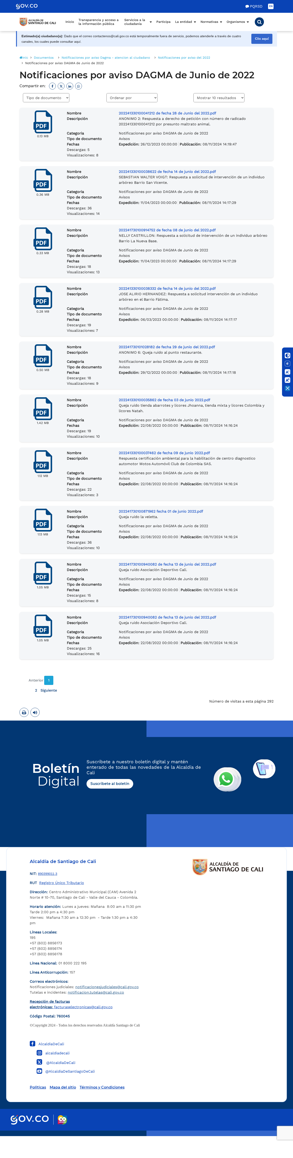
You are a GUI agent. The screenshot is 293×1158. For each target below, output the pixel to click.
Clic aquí (262, 38)
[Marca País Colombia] (62, 1120)
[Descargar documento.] (42, 122)
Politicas (38, 1087)
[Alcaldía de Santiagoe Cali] (37, 22)
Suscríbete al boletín (109, 784)
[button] (259, 21)
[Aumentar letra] (287, 380)
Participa (163, 22)
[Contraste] (287, 355)
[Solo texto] (287, 364)
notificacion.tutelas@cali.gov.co (96, 992)
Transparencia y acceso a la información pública (99, 22)
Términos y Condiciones (102, 1087)
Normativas (209, 22)
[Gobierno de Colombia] (31, 6)
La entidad (183, 22)
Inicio (69, 22)
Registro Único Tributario (61, 883)
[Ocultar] (287, 388)
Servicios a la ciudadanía (134, 22)
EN (271, 6)
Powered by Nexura (276, 1134)
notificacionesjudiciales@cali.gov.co (107, 987)
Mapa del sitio (63, 1087)
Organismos (236, 22)
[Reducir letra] (287, 372)
